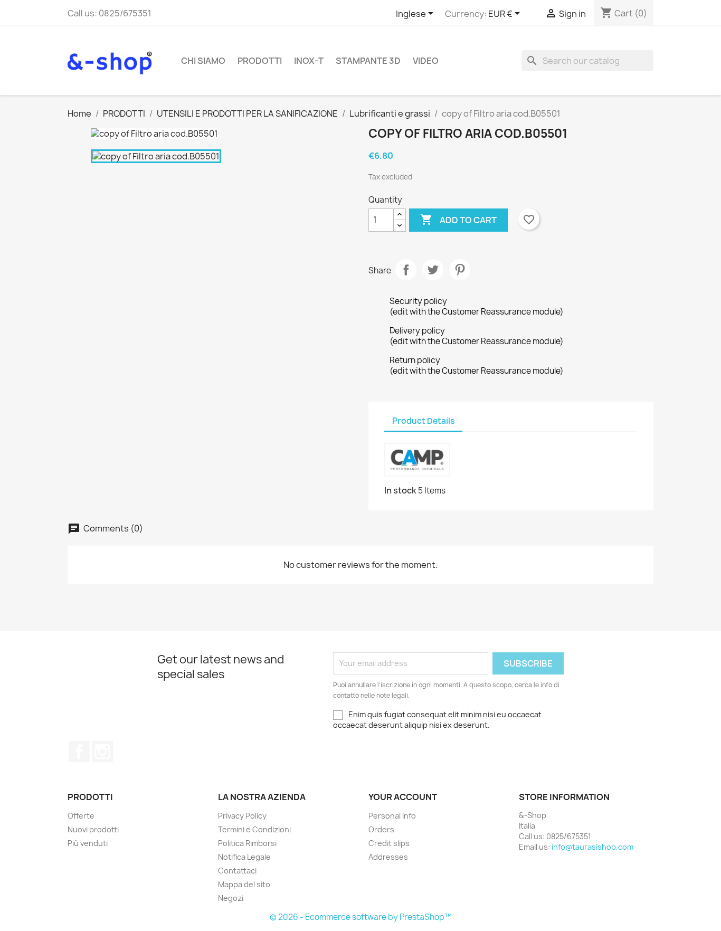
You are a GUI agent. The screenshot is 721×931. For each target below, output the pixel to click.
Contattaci (237, 871)
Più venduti (88, 843)
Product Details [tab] (423, 420)
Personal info (392, 816)
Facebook (79, 751)
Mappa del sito (244, 884)
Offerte (81, 816)
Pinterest (459, 269)
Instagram (102, 751)
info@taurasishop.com (592, 847)
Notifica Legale (244, 857)
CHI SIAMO (203, 60)
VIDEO (426, 60)
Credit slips (389, 843)
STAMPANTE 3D (368, 60)
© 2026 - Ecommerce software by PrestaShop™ (361, 917)
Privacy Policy (242, 816)
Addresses (388, 857)
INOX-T (309, 60)
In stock (400, 490)
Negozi (230, 898)
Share (405, 269)
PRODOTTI (260, 60)
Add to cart (458, 219)
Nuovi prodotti (93, 829)
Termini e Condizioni (254, 829)
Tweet (432, 269)
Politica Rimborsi (247, 843)
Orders (381, 829)
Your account (402, 797)
